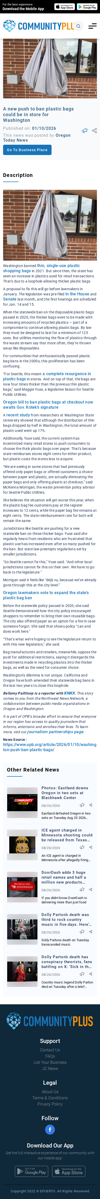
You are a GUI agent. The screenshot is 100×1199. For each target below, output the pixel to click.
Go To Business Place (27, 150)
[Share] (94, 130)
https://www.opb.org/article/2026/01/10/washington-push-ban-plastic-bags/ (49, 747)
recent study (18, 415)
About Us (50, 1091)
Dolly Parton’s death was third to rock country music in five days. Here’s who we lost (66, 919)
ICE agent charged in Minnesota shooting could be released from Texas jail (67, 835)
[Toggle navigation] (92, 26)
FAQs (50, 1056)
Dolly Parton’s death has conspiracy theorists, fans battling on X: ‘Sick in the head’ (67, 962)
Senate (10, 299)
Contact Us (50, 1050)
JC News (50, 1068)
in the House (77, 294)
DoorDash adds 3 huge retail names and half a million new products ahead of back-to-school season (65, 877)
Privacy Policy (50, 1104)
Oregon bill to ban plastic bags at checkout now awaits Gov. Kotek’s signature (48, 405)
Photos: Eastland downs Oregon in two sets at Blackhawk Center (65, 793)
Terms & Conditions (50, 1097)
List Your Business (50, 1062)
